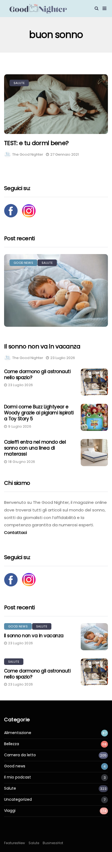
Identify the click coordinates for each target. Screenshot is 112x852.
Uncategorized (18, 799)
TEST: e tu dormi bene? (36, 143)
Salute (19, 83)
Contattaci (15, 532)
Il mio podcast (17, 777)
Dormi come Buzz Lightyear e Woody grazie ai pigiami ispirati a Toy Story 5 (39, 412)
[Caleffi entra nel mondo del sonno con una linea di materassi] (94, 452)
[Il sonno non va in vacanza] (56, 290)
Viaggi (9, 810)
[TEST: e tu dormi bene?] (56, 104)
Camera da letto (20, 755)
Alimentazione (17, 733)
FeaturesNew (14, 843)
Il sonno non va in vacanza (42, 347)
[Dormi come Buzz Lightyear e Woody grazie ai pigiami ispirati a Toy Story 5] (94, 417)
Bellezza (11, 744)
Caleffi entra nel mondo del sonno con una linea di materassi (35, 448)
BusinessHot (53, 843)
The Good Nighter (27, 154)
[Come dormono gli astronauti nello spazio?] (94, 382)
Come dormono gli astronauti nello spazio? (37, 374)
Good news (23, 263)
